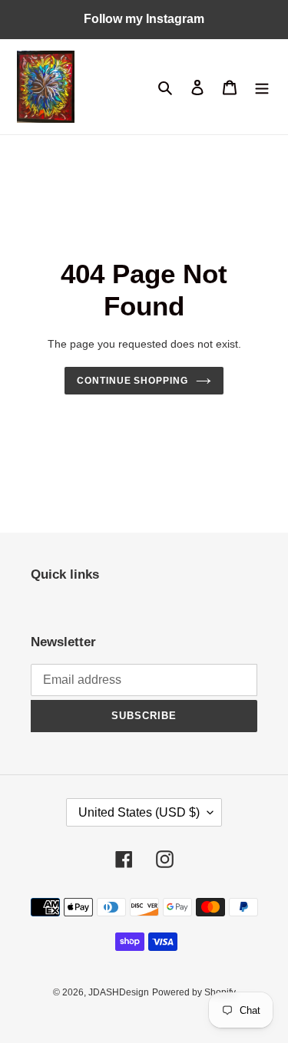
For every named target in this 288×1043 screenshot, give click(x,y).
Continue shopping (133, 380)
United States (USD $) (139, 812)
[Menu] (262, 87)
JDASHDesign (118, 992)
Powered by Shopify (194, 992)
